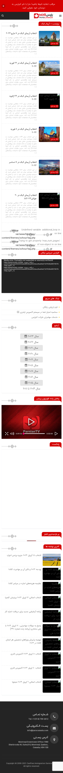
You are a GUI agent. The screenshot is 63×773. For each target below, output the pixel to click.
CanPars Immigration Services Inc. (42, 763)
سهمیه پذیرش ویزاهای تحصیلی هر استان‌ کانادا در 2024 (23, 641)
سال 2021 (33, 348)
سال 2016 (33, 377)
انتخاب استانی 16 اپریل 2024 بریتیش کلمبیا (23, 597)
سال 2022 (32, 342)
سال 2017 (33, 371)
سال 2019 (33, 359)
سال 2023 (33, 336)
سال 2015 (33, 383)
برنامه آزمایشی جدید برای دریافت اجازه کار (22, 611)
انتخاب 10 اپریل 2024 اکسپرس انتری (26, 653)
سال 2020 (32, 354)
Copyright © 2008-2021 (16, 763)
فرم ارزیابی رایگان (50, 307)
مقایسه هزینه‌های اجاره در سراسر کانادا (24, 583)
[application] (31, 276)
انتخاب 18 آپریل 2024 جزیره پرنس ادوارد (24, 555)
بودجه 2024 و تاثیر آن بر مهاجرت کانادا (25, 569)
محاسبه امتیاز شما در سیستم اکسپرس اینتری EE (37, 312)
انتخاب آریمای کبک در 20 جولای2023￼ (26, 197)
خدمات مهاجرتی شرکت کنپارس (44, 317)
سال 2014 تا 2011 (31, 388)
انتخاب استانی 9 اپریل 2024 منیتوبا (26, 682)
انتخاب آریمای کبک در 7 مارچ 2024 (21, 33)
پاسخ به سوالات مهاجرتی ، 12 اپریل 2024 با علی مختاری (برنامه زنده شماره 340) (23, 627)
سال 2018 (32, 365)
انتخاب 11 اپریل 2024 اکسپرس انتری (25, 668)
